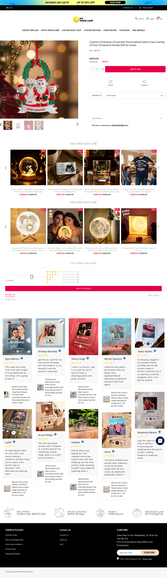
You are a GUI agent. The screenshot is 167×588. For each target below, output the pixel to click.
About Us (63, 540)
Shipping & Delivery (12, 554)
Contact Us (64, 535)
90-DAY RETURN (118, 125)
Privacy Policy (10, 549)
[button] (6, 79)
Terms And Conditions (13, 544)
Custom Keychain (92, 30)
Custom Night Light (71, 30)
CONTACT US (128, 8)
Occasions (124, 30)
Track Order (147, 8)
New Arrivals (138, 30)
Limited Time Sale (30, 30)
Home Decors (110, 30)
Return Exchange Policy (14, 540)
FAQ (61, 544)
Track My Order (11, 535)
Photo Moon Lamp (50, 30)
